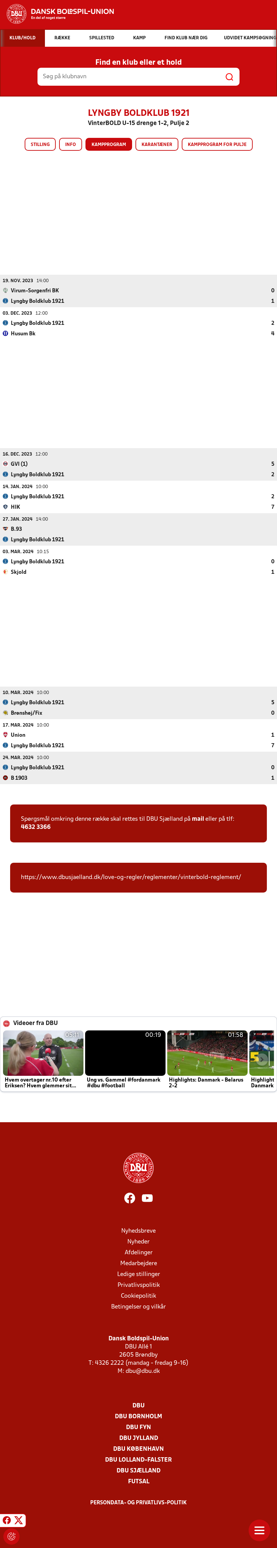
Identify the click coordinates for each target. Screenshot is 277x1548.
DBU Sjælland (138, 1471)
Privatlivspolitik (139, 1285)
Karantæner (157, 145)
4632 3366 (36, 827)
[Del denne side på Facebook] (7, 1521)
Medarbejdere (138, 1264)
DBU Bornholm (138, 1417)
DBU (138, 1406)
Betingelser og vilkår (138, 1307)
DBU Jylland (138, 1438)
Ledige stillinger (138, 1274)
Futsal (138, 1482)
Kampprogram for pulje (217, 145)
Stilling (40, 145)
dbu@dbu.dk (143, 1371)
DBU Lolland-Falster (138, 1460)
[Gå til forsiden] (57, 14)
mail (198, 819)
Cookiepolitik (138, 1296)
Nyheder (138, 1242)
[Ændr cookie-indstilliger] (11, 1536)
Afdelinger (139, 1253)
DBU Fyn (138, 1427)
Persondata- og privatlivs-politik (138, 1503)
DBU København (138, 1449)
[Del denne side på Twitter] (18, 1521)
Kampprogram (109, 145)
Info (70, 145)
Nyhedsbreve (138, 1231)
